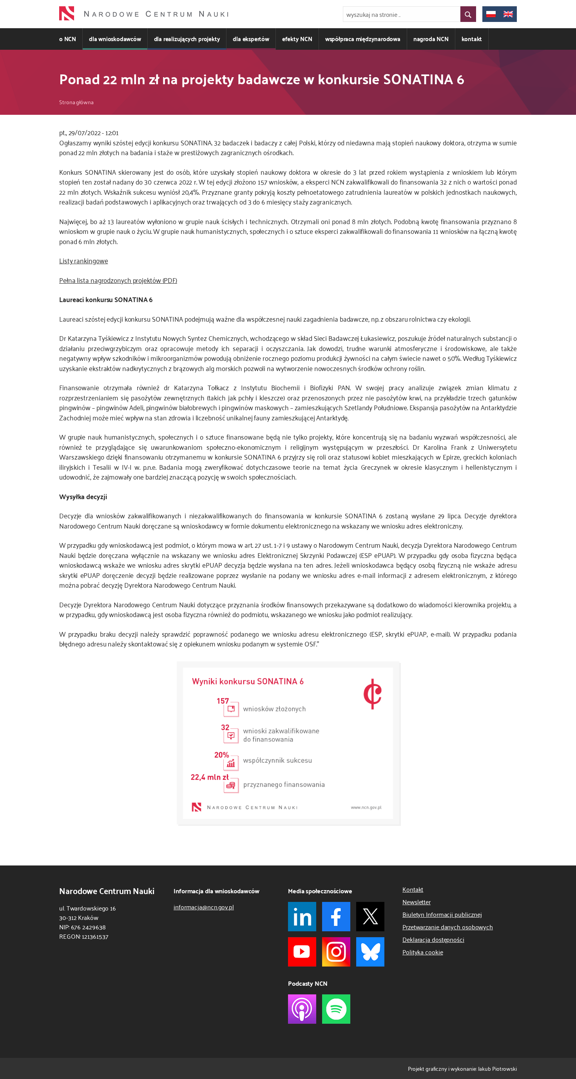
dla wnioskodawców (115, 38)
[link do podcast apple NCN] (302, 1009)
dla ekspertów (251, 38)
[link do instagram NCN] (336, 952)
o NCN (67, 38)
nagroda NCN (431, 38)
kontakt (472, 38)
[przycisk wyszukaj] (468, 14)
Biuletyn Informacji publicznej (442, 914)
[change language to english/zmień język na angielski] (508, 14)
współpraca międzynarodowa (362, 38)
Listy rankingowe (83, 260)
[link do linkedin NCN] (302, 916)
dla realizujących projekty (187, 38)
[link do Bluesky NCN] (370, 952)
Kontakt (412, 888)
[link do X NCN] (370, 916)
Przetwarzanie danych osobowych (447, 926)
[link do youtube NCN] (302, 952)
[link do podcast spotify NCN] (336, 1009)
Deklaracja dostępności (433, 939)
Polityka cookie (422, 951)
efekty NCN (297, 38)
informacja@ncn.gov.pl (204, 906)
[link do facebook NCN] (336, 916)
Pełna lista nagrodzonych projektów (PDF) (118, 279)
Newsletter (416, 901)
